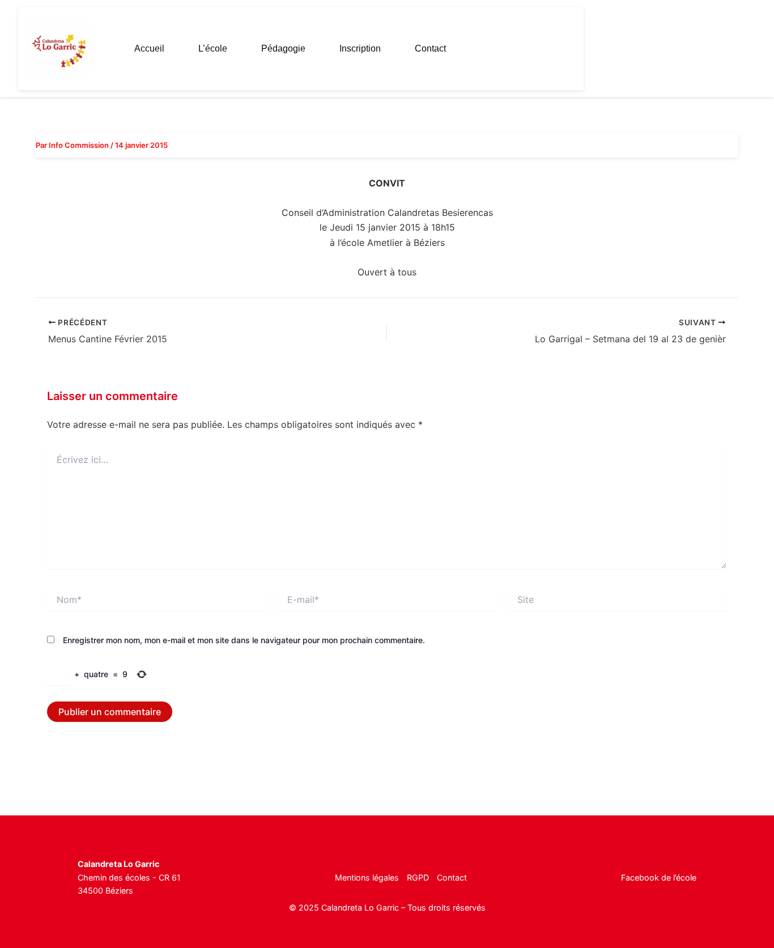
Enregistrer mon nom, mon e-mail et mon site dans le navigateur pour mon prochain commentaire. (244, 640)
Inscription (360, 48)
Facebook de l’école (658, 877)
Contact (430, 48)
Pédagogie (283, 48)
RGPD (418, 877)
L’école (212, 48)
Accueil (149, 48)
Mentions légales (367, 877)
